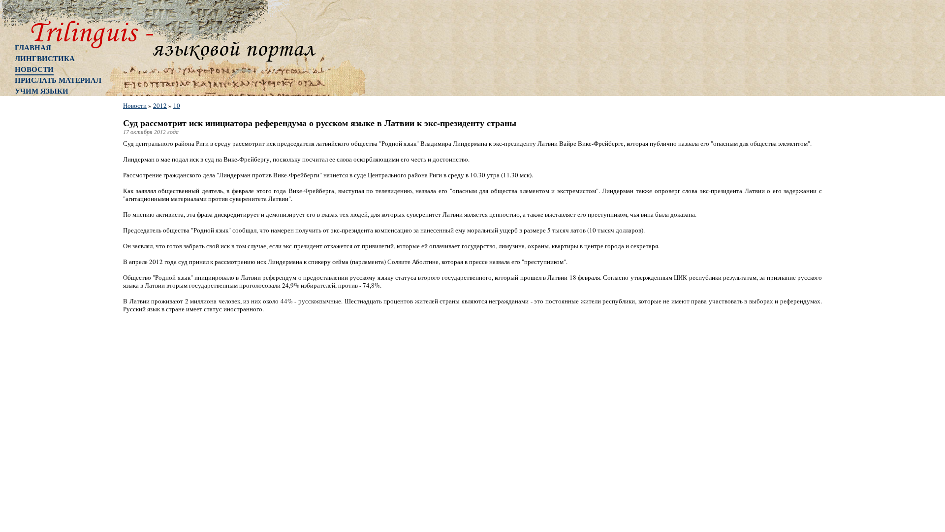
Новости (34, 69)
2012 (160, 105)
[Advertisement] (54, 258)
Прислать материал (58, 79)
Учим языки (41, 90)
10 (176, 105)
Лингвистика (45, 58)
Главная (33, 47)
